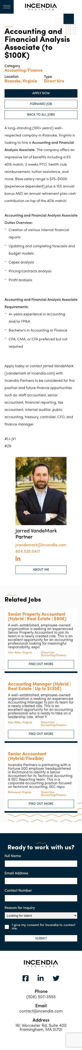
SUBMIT (41, 938)
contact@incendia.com (41, 1012)
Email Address (16, 873)
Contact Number (18, 891)
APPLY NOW (41, 93)
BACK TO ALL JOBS (41, 114)
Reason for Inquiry (20, 908)
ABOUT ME (41, 570)
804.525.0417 (27, 552)
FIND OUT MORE (41, 664)
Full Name (13, 856)
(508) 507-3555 (41, 997)
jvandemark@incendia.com (41, 545)
